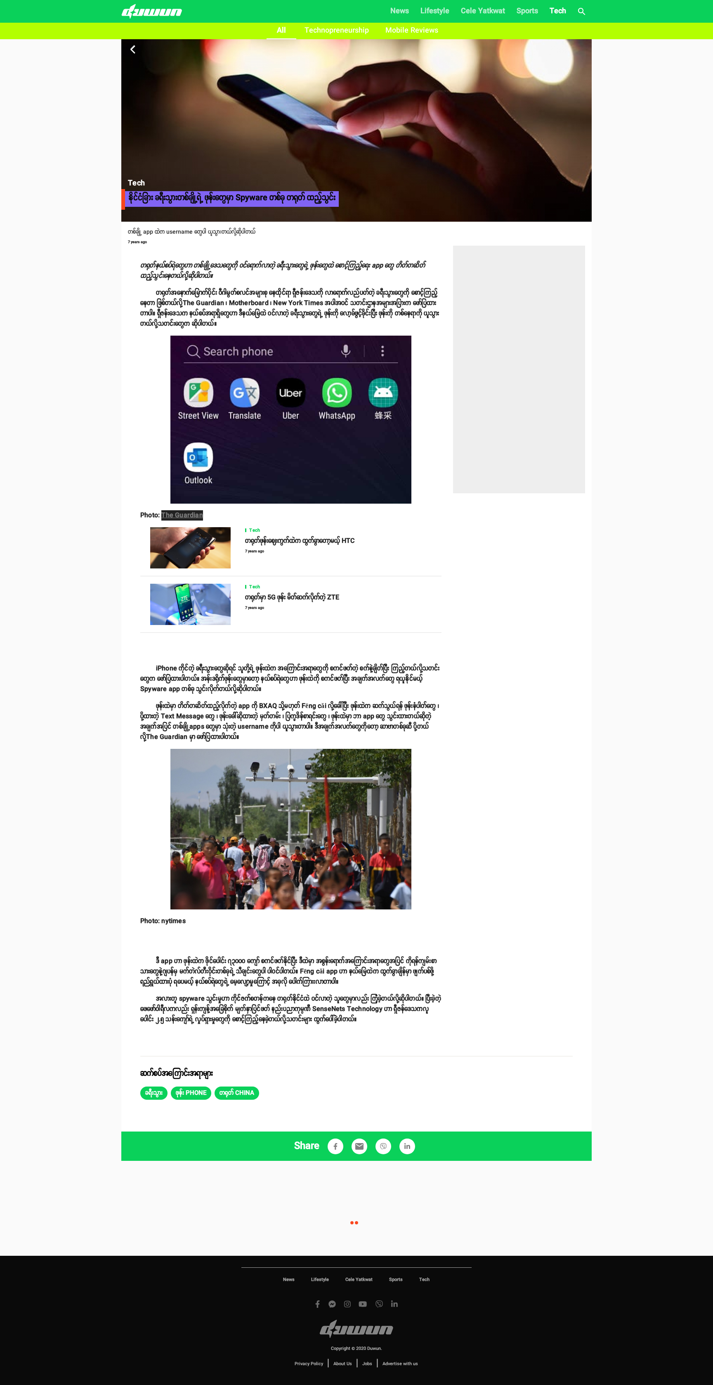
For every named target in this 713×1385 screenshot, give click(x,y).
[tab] (281, 31)
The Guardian (182, 515)
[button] (154, 1093)
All (281, 30)
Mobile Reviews (411, 30)
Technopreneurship (337, 30)
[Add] (335, 1146)
